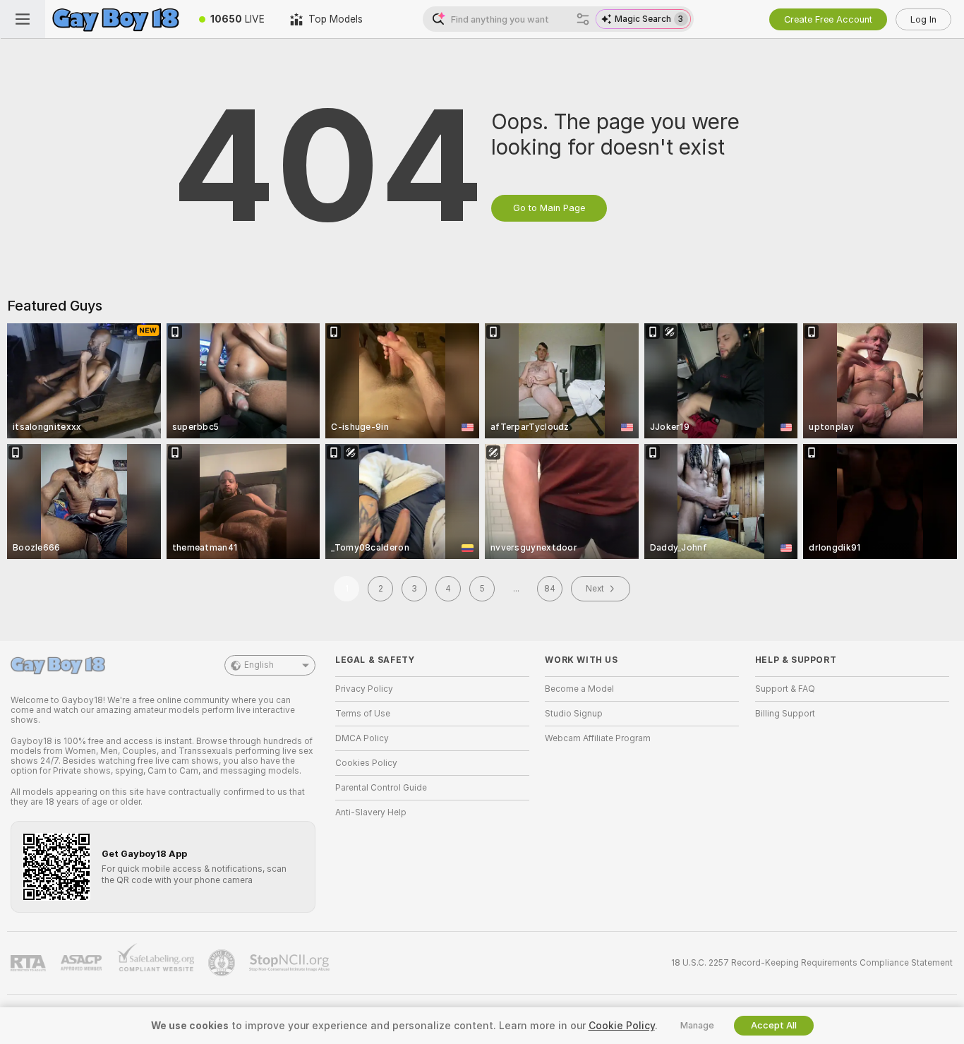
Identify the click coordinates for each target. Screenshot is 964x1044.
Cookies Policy (366, 763)
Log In (923, 19)
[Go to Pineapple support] (223, 962)
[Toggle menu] (22, 19)
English (259, 665)
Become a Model (579, 689)
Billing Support (785, 714)
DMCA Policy (362, 738)
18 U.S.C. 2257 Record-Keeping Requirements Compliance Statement (812, 963)
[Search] (583, 19)
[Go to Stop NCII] (290, 962)
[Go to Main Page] (115, 19)
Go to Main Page (549, 208)
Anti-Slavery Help (370, 812)
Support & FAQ (785, 689)
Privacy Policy (364, 689)
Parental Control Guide (381, 788)
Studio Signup (574, 714)
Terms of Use (362, 714)
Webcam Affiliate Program (598, 738)
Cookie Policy (622, 1025)
